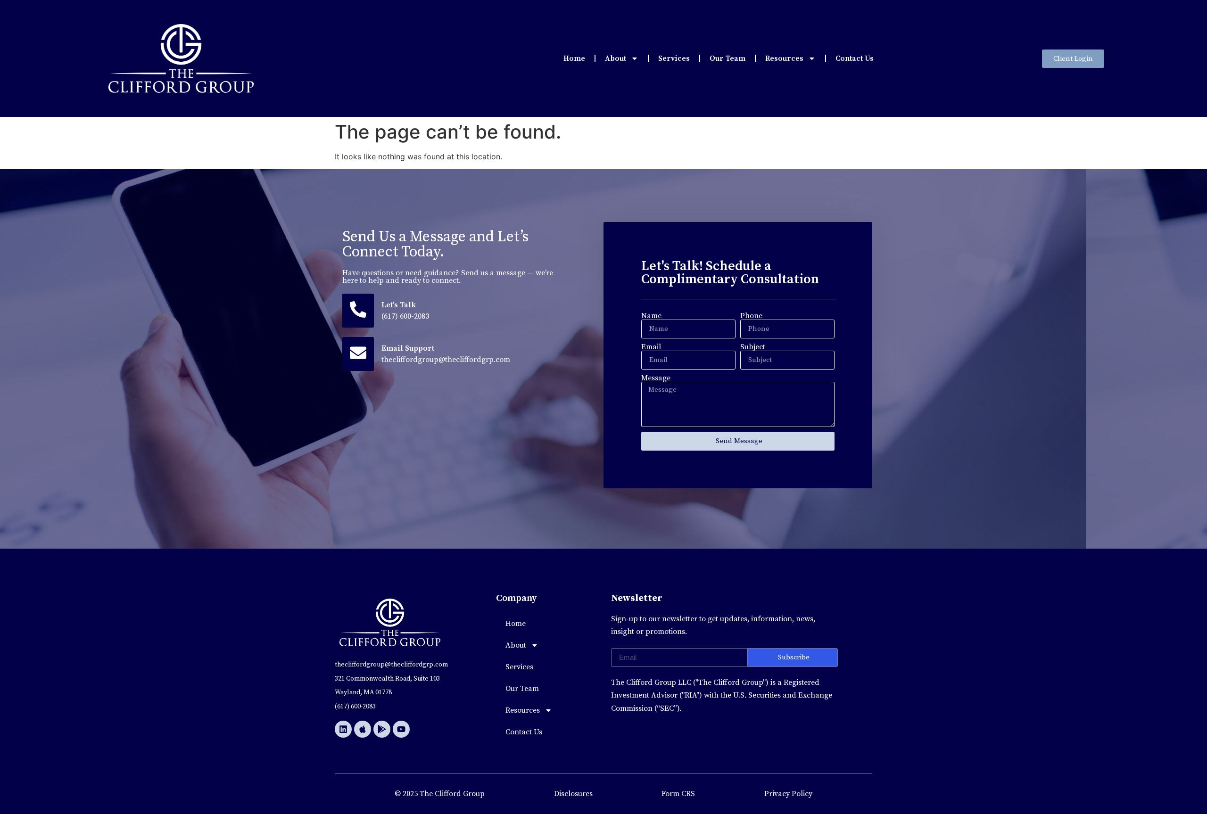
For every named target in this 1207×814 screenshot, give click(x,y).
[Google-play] (381, 729)
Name (651, 316)
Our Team (727, 58)
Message (655, 378)
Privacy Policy (788, 793)
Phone (751, 316)
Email (651, 347)
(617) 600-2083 (405, 316)
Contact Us (854, 58)
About (615, 58)
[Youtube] (401, 729)
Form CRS (678, 793)
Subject (752, 347)
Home (574, 58)
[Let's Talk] (358, 311)
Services (674, 58)
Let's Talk (398, 305)
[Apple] (362, 729)
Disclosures (573, 793)
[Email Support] (358, 354)
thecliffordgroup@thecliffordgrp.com (445, 359)
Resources (784, 58)
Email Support (407, 348)
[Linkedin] (343, 729)
